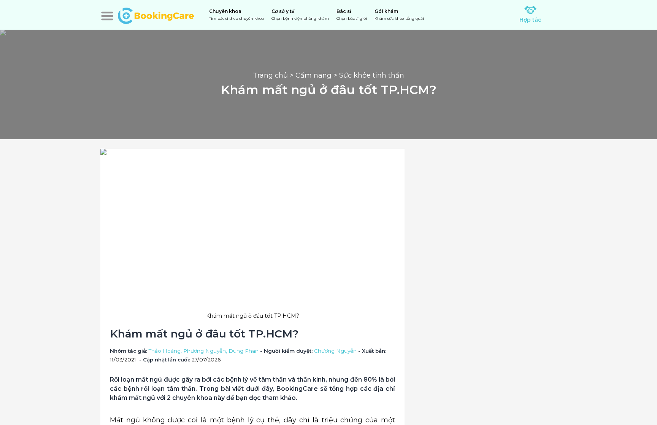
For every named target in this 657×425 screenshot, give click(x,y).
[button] (107, 16)
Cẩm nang (313, 75)
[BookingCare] (156, 15)
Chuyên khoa (236, 14)
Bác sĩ (351, 14)
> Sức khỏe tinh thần (368, 75)
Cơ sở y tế (300, 14)
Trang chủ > (274, 75)
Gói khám (399, 14)
